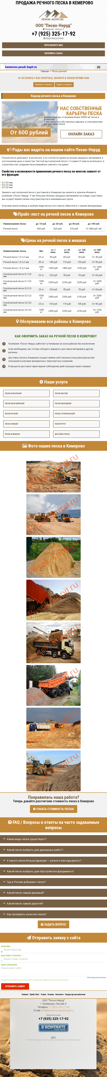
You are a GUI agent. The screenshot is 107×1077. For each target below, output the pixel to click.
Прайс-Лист (34, 994)
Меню (99, 65)
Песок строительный (65, 414)
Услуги (43, 994)
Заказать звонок (44, 84)
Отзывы (51, 994)
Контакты (59, 994)
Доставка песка (62, 434)
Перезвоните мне (53, 45)
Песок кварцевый (63, 403)
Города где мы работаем (75, 994)
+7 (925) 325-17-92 (53, 33)
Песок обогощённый (14, 403)
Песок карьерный (13, 393)
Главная (25, 994)
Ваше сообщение (9, 965)
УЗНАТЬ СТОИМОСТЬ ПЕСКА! (55, 809)
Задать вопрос (64, 84)
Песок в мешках (12, 434)
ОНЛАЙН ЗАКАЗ (81, 134)
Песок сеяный (11, 424)
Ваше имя (5, 946)
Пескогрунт (60, 424)
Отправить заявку (15, 986)
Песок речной (11, 414)
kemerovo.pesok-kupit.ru (21, 67)
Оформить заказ (53, 53)
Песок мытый (61, 393)
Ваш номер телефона (11, 955)
